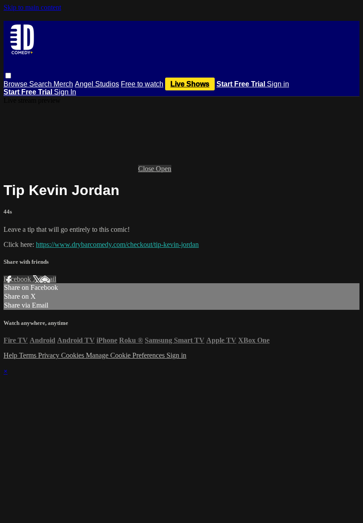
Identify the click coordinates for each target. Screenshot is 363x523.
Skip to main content (32, 7)
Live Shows (189, 84)
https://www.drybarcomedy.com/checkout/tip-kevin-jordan (117, 244)
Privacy (49, 355)
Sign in (278, 84)
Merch (63, 84)
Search (41, 84)
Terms (28, 355)
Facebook (18, 279)
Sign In (65, 92)
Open (163, 168)
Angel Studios (97, 84)
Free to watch (142, 84)
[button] (8, 75)
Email (48, 279)
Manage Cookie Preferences (126, 355)
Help (11, 355)
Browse (16, 84)
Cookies (73, 355)
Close (147, 168)
